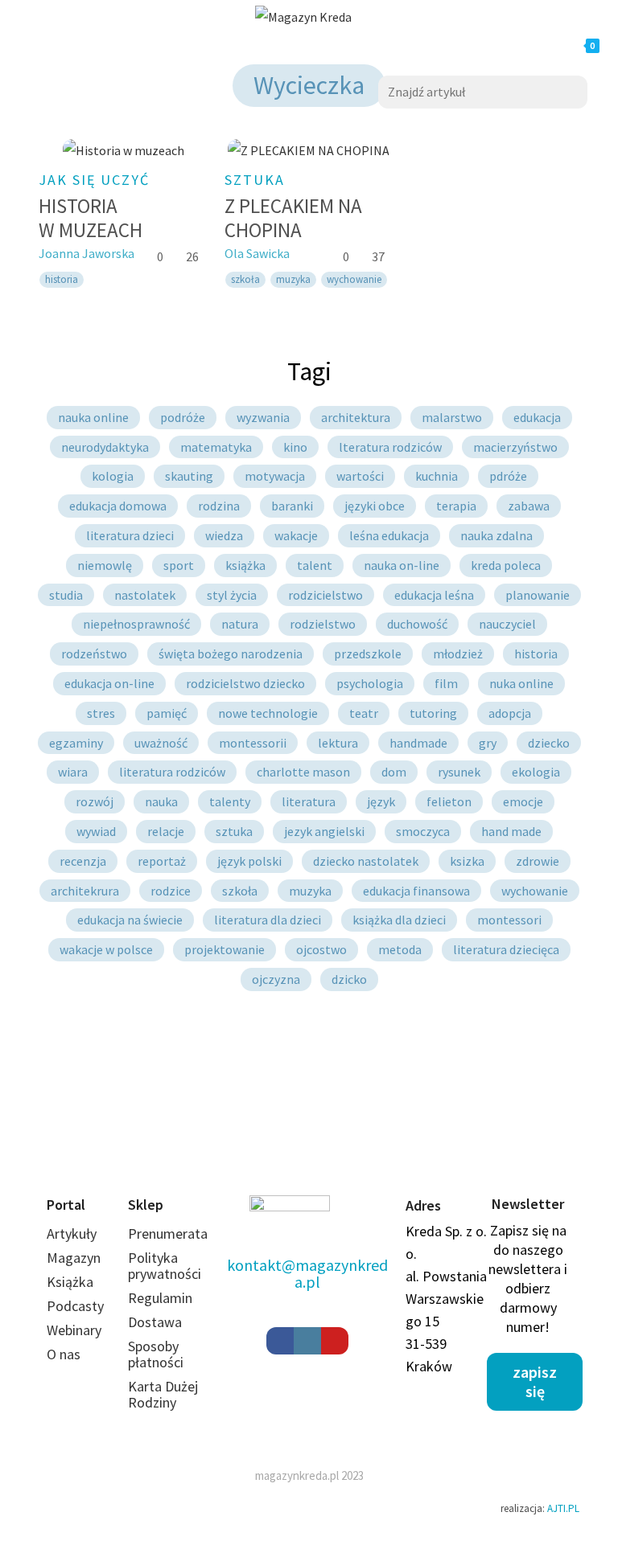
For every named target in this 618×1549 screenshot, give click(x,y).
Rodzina (219, 506)
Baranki (292, 506)
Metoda (400, 949)
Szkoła (240, 891)
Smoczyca (423, 831)
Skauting (189, 476)
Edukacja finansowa (416, 891)
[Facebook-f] (280, 1340)
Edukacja (537, 417)
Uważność (160, 743)
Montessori (509, 920)
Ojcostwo (321, 949)
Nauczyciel (507, 624)
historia (61, 279)
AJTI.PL (563, 1508)
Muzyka (293, 279)
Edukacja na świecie (130, 920)
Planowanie (537, 595)
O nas (63, 1354)
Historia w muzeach (90, 218)
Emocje (523, 801)
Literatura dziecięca (506, 949)
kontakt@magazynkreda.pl (307, 1273)
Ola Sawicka (257, 253)
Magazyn (74, 1257)
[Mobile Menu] (163, 46)
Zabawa (529, 506)
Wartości (360, 476)
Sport (178, 565)
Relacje (165, 831)
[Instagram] (307, 1340)
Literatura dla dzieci (267, 920)
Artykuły (72, 1233)
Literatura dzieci (130, 535)
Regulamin (160, 1298)
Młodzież (458, 653)
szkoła (245, 279)
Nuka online (521, 683)
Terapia (456, 506)
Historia (536, 653)
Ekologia (536, 772)
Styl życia (232, 595)
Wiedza (224, 535)
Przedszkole (368, 653)
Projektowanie (224, 949)
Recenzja (83, 861)
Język (381, 801)
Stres (101, 713)
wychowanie (354, 279)
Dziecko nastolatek (365, 861)
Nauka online (93, 417)
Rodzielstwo (323, 624)
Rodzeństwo (94, 653)
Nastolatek (144, 595)
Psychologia (369, 683)
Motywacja (275, 476)
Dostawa (155, 1322)
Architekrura (85, 891)
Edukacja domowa (118, 506)
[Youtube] (334, 1340)
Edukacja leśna (434, 595)
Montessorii (252, 743)
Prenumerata (168, 1233)
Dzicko (349, 979)
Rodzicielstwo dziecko (245, 683)
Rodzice (170, 891)
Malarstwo (452, 417)
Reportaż (162, 861)
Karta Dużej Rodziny (163, 1394)
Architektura (355, 417)
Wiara (73, 772)
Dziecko (549, 743)
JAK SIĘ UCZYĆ (94, 179)
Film (446, 683)
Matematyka (216, 447)
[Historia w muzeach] (123, 149)
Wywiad (96, 831)
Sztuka (234, 831)
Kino (295, 447)
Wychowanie (534, 891)
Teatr (363, 713)
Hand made (511, 831)
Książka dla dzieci (399, 920)
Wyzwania (263, 417)
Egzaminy (76, 743)
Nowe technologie (268, 713)
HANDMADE (418, 743)
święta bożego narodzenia (231, 653)
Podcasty (75, 1306)
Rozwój (94, 801)
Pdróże (508, 476)
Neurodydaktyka (105, 447)
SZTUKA (255, 179)
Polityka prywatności (164, 1265)
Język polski (249, 861)
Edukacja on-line (109, 683)
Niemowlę (104, 565)
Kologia (113, 476)
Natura (239, 624)
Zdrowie (537, 861)
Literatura (309, 801)
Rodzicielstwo (325, 595)
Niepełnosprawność (136, 624)
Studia (66, 595)
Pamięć (166, 713)
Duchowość (417, 624)
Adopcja (509, 713)
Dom (393, 772)
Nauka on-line (401, 565)
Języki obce (374, 506)
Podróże (182, 417)
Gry (487, 743)
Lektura (338, 743)
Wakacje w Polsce (106, 949)
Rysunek (459, 772)
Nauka (161, 801)
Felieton (449, 801)
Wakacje (296, 535)
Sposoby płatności (155, 1354)
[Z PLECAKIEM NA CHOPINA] (309, 149)
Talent (314, 565)
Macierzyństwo (515, 447)
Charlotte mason (303, 772)
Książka (245, 565)
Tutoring (433, 713)
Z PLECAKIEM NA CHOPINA (293, 218)
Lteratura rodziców (390, 447)
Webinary (74, 1330)
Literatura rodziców (172, 772)
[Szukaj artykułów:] (482, 90)
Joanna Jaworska (86, 253)
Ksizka (467, 861)
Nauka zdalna (496, 535)
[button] (535, 1382)
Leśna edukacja (389, 535)
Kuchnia (436, 476)
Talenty (229, 801)
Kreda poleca (506, 565)
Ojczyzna (276, 979)
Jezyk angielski (324, 831)
